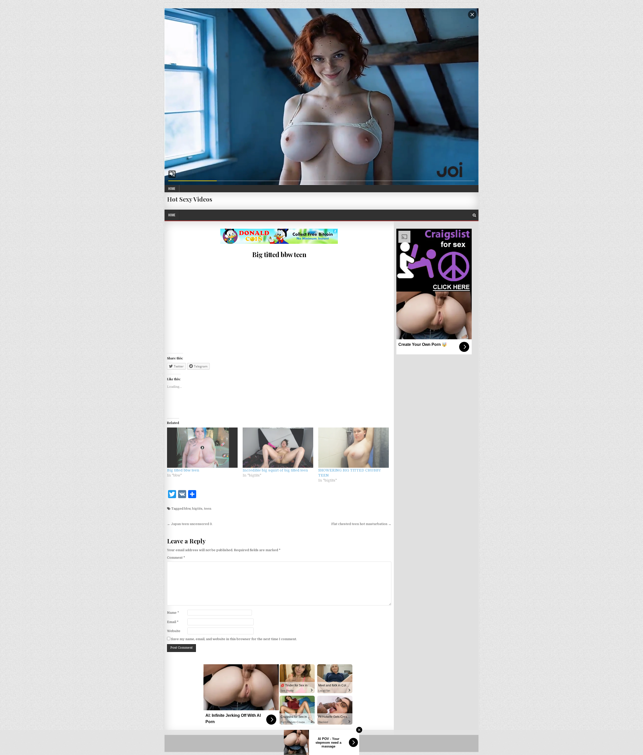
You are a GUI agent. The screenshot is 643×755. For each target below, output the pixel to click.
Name (173, 613)
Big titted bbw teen (279, 254)
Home (171, 188)
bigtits (197, 508)
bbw (187, 508)
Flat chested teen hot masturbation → (361, 524)
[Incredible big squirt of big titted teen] (278, 448)
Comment (176, 557)
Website (173, 631)
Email (173, 622)
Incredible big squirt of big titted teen (275, 470)
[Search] (474, 215)
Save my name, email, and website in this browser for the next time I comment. (234, 639)
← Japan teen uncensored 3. (189, 524)
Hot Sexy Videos (189, 199)
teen (207, 508)
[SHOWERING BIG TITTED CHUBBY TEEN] (353, 448)
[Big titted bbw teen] (202, 448)
